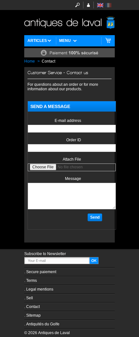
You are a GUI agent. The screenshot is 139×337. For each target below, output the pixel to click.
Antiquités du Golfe (42, 324)
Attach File (72, 159)
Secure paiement (41, 272)
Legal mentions (39, 289)
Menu (65, 40)
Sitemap (33, 315)
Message (73, 178)
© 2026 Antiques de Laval (47, 333)
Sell (29, 298)
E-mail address (68, 120)
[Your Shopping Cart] (108, 40)
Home (29, 61)
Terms (31, 280)
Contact (33, 306)
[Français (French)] (108, 5)
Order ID (73, 140)
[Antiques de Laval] (69, 22)
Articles (37, 40)
